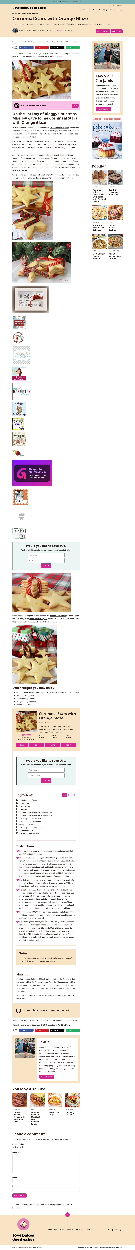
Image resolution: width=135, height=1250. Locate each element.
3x (73, 795)
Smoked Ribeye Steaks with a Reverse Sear (19, 1117)
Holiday (28, 13)
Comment (17, 1152)
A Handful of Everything (59, 128)
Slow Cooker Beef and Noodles (99, 256)
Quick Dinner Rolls (23, 705)
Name (15, 1177)
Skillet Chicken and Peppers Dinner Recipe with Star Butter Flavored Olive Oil (48, 692)
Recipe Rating (18, 1144)
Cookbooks (97, 10)
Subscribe (113, 10)
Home (14, 13)
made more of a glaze (38, 619)
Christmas (35, 13)
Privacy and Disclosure (99, 1247)
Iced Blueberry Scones (25, 699)
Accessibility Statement (84, 1247)
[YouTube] (112, 1230)
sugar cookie (39, 155)
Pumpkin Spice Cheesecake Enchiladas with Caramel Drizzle (99, 196)
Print (68, 745)
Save (22, 745)
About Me (112, 5)
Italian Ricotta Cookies (112, 227)
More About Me (47, 1076)
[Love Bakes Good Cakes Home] (29, 7)
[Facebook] (117, 1230)
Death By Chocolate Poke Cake (113, 192)
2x (69, 795)
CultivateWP (118, 1247)
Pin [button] (36, 745)
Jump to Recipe (103, 31)
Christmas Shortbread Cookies (28, 696)
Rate (53, 745)
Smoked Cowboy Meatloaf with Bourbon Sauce (35, 1118)
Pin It (75, 105)
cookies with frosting (58, 616)
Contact (119, 5)
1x (65, 795)
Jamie (23, 30)
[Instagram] (108, 1230)
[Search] (121, 10)
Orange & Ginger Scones (26, 702)
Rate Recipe (116, 31)
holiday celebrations (64, 178)
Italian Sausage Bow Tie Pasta (115, 256)
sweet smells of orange (62, 175)
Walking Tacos (70, 1113)
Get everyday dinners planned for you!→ (67, 2)
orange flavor (72, 161)
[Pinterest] (121, 1230)
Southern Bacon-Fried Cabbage (98, 227)
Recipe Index (85, 10)
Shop (105, 10)
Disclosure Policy (71, 41)
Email (15, 1186)
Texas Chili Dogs (54, 1113)
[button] (56, 30)
